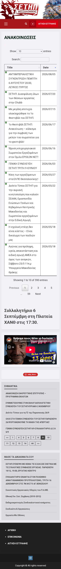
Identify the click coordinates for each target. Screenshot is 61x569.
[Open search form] (26, 24)
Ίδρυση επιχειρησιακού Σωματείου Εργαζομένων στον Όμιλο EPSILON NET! (23, 152)
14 (25, 443)
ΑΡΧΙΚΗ (12, 530)
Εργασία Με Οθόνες (15, 515)
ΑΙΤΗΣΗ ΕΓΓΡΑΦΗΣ (47, 24)
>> (38, 443)
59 (28, 293)
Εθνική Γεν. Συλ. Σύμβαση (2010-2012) (23, 496)
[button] (6, 24)
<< (7, 437)
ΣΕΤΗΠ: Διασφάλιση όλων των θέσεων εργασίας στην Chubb (24, 98)
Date (46, 67)
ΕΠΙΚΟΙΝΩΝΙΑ (15, 537)
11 (7, 443)
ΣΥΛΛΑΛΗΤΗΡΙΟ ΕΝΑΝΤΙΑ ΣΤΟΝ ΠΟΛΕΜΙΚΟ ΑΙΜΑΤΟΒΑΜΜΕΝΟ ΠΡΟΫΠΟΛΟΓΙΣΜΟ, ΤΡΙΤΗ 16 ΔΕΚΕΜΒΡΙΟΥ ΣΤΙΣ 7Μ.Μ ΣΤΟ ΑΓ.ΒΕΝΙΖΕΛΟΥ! (28, 480)
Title (9, 67)
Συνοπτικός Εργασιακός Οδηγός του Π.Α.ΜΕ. (27, 490)
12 (13, 443)
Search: (16, 59)
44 (32, 443)
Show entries (30, 51)
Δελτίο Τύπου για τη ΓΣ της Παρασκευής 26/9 (27, 413)
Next (38, 293)
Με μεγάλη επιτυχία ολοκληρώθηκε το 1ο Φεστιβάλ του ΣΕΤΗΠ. (21, 113)
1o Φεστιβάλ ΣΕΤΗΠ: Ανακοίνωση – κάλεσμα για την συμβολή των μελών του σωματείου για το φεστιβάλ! (24, 133)
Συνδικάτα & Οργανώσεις (18, 509)
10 (48, 437)
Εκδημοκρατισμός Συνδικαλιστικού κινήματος (28, 502)
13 (19, 443)
